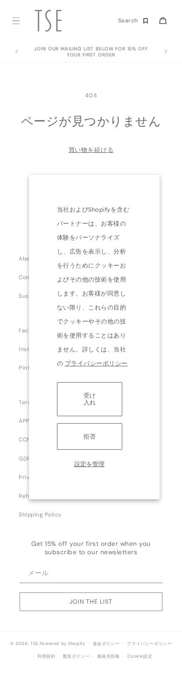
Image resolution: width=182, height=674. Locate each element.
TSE (34, 643)
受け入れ (90, 399)
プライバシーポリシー (96, 363)
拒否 (90, 436)
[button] (15, 20)
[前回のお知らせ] (16, 51)
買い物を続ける (91, 150)
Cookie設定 (140, 656)
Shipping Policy (40, 514)
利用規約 (46, 656)
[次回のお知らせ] (165, 51)
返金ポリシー (106, 643)
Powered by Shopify (62, 643)
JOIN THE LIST (91, 601)
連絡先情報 (108, 656)
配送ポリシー (76, 656)
